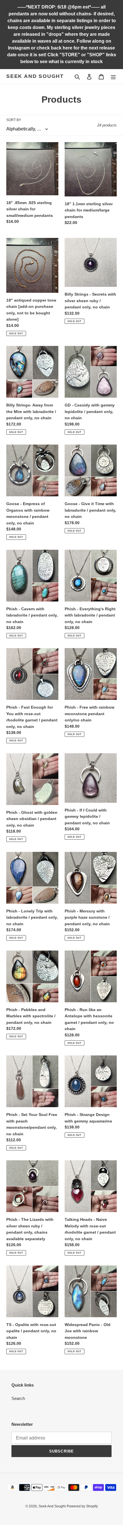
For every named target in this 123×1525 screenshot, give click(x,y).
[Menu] (113, 76)
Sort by (13, 120)
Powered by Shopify (82, 1506)
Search (18, 1398)
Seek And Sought (35, 76)
